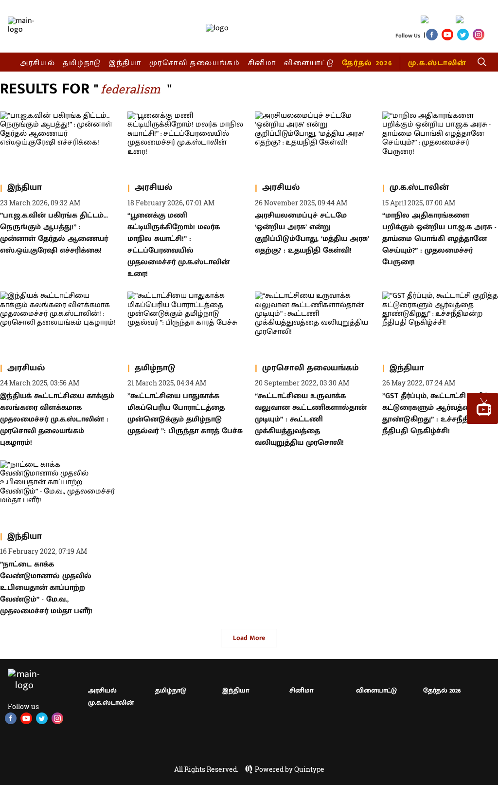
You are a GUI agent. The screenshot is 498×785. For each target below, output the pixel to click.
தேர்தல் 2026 (367, 63)
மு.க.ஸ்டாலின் (437, 63)
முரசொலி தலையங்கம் (194, 63)
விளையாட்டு (309, 63)
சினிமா (262, 63)
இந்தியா (125, 63)
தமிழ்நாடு (82, 63)
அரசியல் (37, 63)
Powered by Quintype (289, 769)
